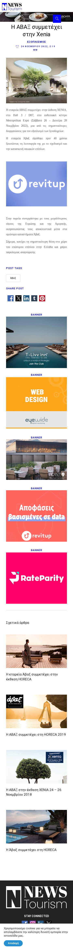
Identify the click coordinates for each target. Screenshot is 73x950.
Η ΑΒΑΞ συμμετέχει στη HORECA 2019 (36, 734)
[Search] (57, 19)
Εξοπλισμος (36, 41)
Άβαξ (13, 278)
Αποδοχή (13, 943)
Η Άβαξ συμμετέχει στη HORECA (31, 850)
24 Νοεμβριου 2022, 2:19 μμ (37, 48)
